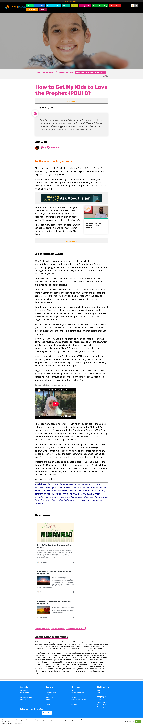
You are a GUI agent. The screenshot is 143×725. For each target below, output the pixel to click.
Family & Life (85, 6)
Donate (42, 9)
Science (48, 704)
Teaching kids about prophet (75, 628)
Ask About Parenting (49, 73)
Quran (30, 6)
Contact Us (100, 692)
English (99, 700)
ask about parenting (58, 628)
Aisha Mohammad (50, 147)
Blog (47, 702)
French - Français (102, 702)
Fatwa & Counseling (100, 6)
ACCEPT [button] (138, 721)
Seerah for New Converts (79, 699)
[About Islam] (15, 7)
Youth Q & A (32, 9)
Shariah (66, 6)
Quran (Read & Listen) (78, 692)
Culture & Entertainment (78, 702)
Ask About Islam (24, 690)
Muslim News (115, 6)
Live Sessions (75, 695)
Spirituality (40, 6)
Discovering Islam (53, 6)
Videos (74, 6)
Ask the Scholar (24, 692)
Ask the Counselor (25, 695)
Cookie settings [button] (129, 721)
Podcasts (74, 697)
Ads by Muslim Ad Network (71, 1)
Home (38, 73)
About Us (99, 690)
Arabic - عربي (101, 707)
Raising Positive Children (66, 73)
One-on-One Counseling (27, 702)
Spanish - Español (102, 704)
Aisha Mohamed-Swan (42, 628)
